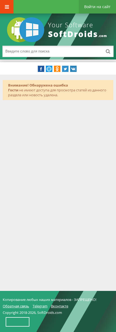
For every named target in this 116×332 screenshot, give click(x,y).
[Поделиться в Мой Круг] (49, 69)
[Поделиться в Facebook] (41, 69)
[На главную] (58, 29)
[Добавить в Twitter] (65, 69)
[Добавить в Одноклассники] (57, 69)
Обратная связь (16, 306)
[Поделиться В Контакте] (73, 69)
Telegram (40, 306)
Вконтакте (59, 306)
